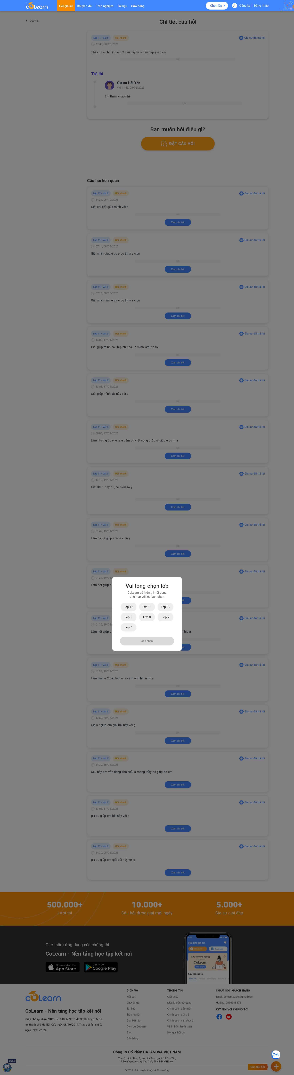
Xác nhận (147, 641)
